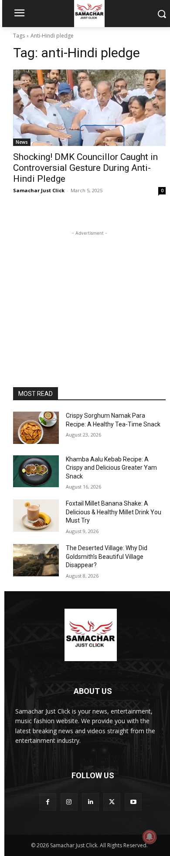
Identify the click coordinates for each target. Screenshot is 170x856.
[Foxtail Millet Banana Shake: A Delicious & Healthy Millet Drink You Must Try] (36, 515)
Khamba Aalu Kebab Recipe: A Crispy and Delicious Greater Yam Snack (111, 468)
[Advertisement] (89, 292)
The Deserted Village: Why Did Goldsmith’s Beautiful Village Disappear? (106, 556)
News (22, 142)
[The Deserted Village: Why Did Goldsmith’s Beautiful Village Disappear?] (36, 560)
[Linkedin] (90, 801)
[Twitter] (111, 801)
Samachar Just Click (39, 190)
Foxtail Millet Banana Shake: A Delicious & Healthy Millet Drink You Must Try (113, 512)
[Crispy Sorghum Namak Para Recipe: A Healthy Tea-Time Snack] (36, 428)
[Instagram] (69, 801)
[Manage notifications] (149, 837)
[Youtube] (133, 801)
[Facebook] (47, 801)
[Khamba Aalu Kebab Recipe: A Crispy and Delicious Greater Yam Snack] (36, 471)
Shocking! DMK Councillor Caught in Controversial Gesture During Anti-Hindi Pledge (85, 168)
